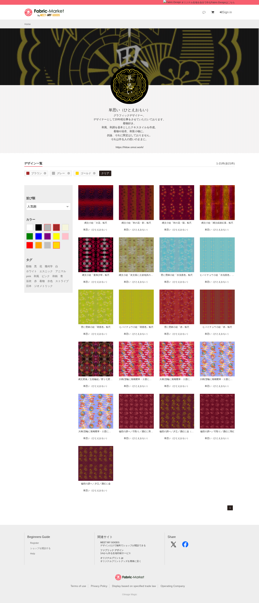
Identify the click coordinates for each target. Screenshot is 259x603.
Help (32, 553)
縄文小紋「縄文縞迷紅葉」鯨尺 (217, 222)
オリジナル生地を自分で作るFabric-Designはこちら (208, 2)
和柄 (55, 276)
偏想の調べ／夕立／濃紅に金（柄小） (176, 431)
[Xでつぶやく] (173, 545)
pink (28, 276)
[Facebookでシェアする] (185, 545)
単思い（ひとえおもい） (95, 229)
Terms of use (78, 585)
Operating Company (173, 585)
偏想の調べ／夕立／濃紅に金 (96, 483)
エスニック (46, 271)
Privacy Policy (99, 585)
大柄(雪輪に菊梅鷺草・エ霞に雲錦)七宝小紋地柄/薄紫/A (95, 431)
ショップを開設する (40, 548)
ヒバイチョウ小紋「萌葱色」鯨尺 (136, 327)
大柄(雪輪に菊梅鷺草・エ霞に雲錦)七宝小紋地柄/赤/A (176, 379)
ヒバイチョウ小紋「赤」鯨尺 (217, 327)
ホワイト (31, 271)
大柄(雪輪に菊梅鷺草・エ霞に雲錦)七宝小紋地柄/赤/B (136, 379)
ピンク (46, 276)
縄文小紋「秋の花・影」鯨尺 (136, 222)
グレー (61, 173)
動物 (28, 266)
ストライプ (62, 281)
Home (27, 24)
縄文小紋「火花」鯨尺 (95, 222)
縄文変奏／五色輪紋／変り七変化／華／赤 (95, 379)
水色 (50, 281)
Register (34, 543)
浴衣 (28, 281)
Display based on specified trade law (134, 585)
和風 (36, 276)
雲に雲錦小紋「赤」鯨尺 (176, 327)
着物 (42, 281)
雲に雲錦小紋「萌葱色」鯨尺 (96, 327)
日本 (28, 286)
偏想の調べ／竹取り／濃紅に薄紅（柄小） (136, 431)
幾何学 (49, 266)
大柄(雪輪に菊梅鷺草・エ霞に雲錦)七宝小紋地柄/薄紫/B (217, 379)
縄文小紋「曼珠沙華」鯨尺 (95, 275)
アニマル (60, 271)
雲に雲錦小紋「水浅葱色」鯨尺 (177, 275)
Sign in (227, 12)
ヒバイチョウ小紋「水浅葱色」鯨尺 (217, 275)
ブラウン (36, 173)
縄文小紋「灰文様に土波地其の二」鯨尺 (136, 275)
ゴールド (86, 173)
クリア (105, 173)
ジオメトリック (43, 286)
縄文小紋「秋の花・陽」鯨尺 (177, 222)
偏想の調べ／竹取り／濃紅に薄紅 (217, 431)
